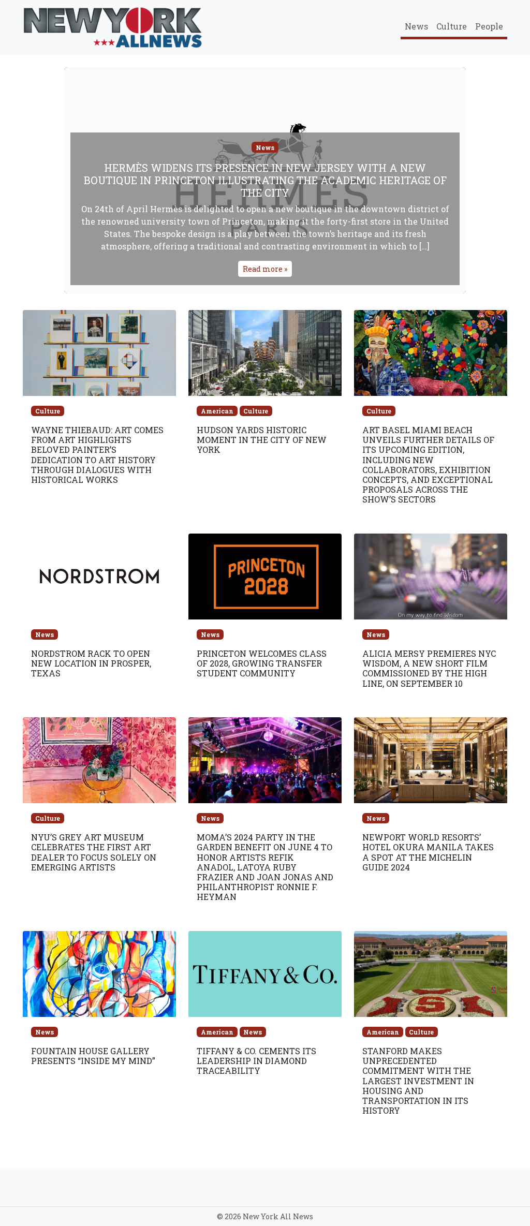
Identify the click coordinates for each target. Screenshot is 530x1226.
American (217, 411)
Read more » (265, 269)
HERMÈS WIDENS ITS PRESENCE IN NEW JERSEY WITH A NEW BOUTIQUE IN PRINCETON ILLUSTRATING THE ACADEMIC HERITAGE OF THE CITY (265, 180)
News (416, 26)
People (489, 26)
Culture (451, 26)
